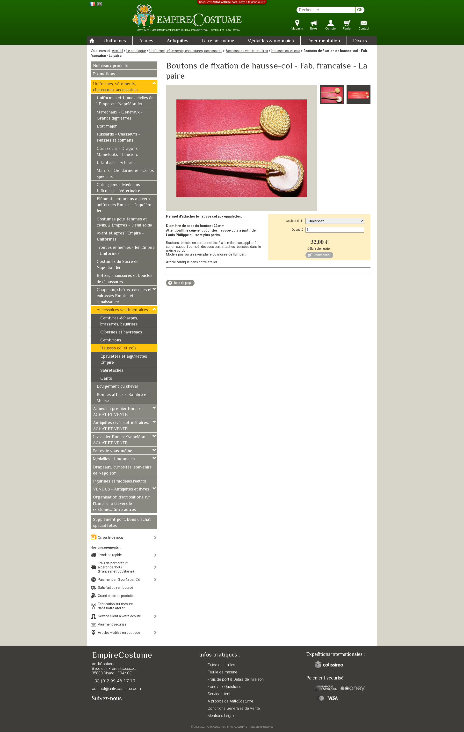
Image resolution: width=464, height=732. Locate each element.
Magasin (297, 28)
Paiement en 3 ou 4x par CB (119, 579)
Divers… (361, 41)
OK (360, 10)
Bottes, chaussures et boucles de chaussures (124, 278)
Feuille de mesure (222, 672)
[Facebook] (104, 709)
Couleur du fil (294, 221)
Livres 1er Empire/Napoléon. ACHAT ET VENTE (119, 440)
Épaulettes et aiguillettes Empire (123, 359)
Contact (364, 28)
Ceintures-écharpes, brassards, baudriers (119, 321)
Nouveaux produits (110, 66)
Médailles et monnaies (114, 459)
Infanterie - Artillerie (116, 162)
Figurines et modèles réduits (119, 481)
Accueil (117, 51)
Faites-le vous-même (112, 451)
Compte (330, 28)
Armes (146, 41)
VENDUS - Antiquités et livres (121, 489)
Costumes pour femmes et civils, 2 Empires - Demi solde (124, 222)
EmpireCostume (237, 726)
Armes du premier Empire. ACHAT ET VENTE (117, 412)
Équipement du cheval (117, 386)
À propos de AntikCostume (230, 701)
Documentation (323, 41)
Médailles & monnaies (270, 41)
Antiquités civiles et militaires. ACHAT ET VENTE (121, 426)
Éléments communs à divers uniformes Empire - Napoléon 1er (124, 205)
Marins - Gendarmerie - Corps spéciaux (125, 173)
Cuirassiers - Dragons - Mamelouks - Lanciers (118, 151)
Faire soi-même (218, 41)
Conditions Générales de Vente (234, 708)
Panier (347, 28)
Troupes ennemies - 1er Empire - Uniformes (126, 250)
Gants (106, 378)
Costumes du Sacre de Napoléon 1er (117, 264)
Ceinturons (110, 340)
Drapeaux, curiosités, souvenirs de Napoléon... (122, 470)
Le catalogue (136, 51)
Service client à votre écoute (119, 616)
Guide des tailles (221, 665)
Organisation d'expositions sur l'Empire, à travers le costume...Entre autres (121, 503)
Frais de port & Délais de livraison (236, 679)
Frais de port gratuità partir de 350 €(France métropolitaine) (116, 567)
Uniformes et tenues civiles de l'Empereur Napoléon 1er (125, 101)
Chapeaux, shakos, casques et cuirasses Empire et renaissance (124, 296)
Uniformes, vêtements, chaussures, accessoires (185, 51)
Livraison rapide (110, 555)
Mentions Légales (222, 715)
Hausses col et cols (285, 51)
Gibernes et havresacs (121, 332)
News (314, 28)
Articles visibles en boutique (119, 632)
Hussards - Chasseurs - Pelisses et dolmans (118, 137)
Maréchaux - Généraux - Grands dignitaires (120, 115)
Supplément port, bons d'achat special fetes (122, 522)
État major (107, 126)
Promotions (104, 74)
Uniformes (114, 41)
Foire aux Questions (224, 686)
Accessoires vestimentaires (247, 51)
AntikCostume (216, 726)
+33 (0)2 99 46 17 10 (113, 681)
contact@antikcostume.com (116, 688)
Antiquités (177, 41)
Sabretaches (111, 370)
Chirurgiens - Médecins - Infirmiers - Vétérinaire (120, 188)
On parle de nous (110, 537)
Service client (219, 694)
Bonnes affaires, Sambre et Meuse (122, 398)
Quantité (297, 229)
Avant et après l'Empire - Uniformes (120, 236)
